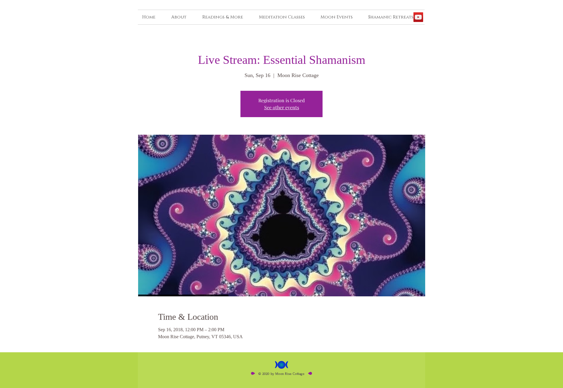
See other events (281, 107)
